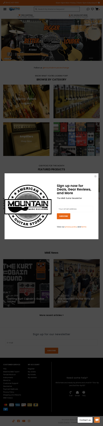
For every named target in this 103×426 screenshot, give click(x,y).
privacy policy (71, 227)
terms (83, 227)
